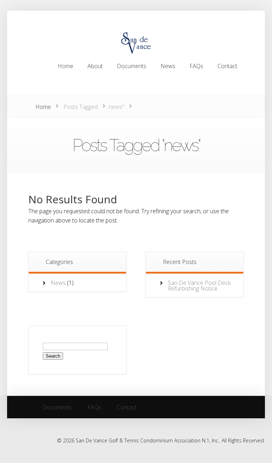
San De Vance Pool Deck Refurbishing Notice (199, 285)
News (58, 283)
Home (43, 107)
